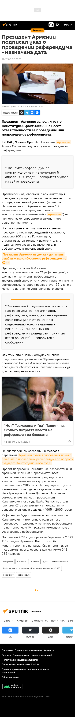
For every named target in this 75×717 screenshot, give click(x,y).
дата (45, 561)
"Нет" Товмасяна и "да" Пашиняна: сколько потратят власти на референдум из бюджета (34, 430)
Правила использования (28, 650)
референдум (23, 574)
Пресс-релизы (21, 655)
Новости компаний (41, 655)
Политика (34, 561)
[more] (69, 441)
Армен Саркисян (60, 561)
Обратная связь (10, 677)
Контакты (49, 650)
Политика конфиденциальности (20, 659)
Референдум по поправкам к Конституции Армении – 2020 (31, 568)
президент (8, 574)
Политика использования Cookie (20, 664)
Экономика (40, 620)
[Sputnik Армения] (10, 26)
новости (7, 620)
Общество (8, 561)
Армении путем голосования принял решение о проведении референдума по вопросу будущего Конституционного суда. (38, 459)
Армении (63, 142)
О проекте (7, 650)
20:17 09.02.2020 (11, 59)
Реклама (6, 655)
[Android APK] (12, 687)
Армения (21, 561)
